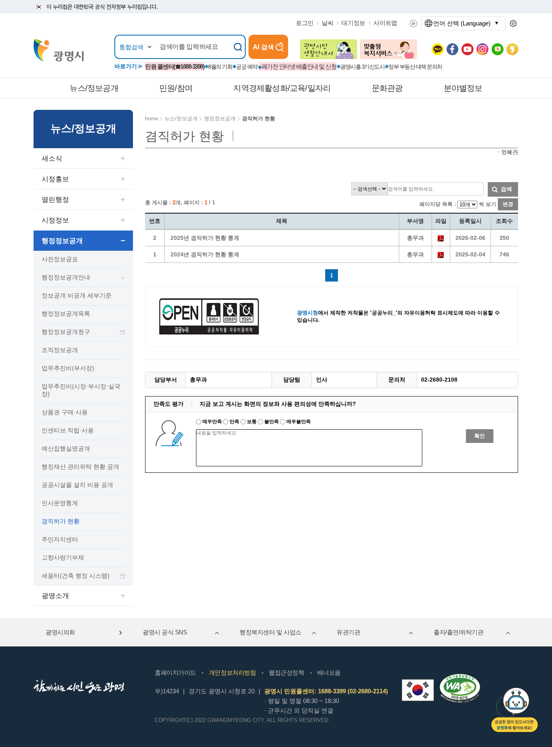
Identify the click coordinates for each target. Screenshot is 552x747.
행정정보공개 (62, 241)
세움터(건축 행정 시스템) (76, 575)
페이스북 (453, 49)
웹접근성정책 (286, 672)
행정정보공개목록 (66, 313)
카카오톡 (438, 49)
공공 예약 (246, 66)
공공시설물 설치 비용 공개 (77, 484)
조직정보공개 (60, 349)
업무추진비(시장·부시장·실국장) (81, 390)
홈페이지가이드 (175, 672)
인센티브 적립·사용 (68, 430)
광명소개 (55, 596)
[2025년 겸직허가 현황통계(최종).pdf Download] (440, 238)
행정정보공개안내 (66, 277)
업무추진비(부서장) (68, 368)
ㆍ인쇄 (504, 152)
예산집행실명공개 (66, 448)
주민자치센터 (60, 539)
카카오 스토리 (512, 49)
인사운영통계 (60, 502)
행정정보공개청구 (66, 331)
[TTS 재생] (413, 23)
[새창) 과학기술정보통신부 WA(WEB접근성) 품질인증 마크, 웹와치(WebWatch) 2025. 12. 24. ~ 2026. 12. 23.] (460, 677)
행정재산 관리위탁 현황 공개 (80, 466)
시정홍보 (55, 179)
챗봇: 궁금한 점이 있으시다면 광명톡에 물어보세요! (514, 709)
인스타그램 (482, 49)
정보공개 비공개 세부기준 (77, 295)
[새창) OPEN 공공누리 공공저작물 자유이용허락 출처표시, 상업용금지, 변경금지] (214, 316)
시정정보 (55, 220)
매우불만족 (298, 421)
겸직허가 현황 (61, 521)
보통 (252, 421)
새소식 (52, 158)
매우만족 (212, 421)
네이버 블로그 (497, 49)
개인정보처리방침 (232, 672)
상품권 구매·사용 (65, 412)
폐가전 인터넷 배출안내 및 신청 (299, 66)
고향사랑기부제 (63, 557)
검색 (506, 189)
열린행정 (55, 200)
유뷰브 (467, 49)
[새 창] (328, 49)
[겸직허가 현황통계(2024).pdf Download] (440, 254)
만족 (234, 421)
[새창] (418, 690)
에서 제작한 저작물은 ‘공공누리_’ (347, 313)
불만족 (271, 421)
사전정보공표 (60, 259)
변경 (508, 204)
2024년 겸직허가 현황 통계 (205, 254)
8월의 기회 (220, 66)
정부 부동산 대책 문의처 (415, 66)
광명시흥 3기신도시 (362, 66)
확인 (479, 436)
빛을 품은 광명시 (59, 50)
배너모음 (329, 672)
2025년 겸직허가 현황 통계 (205, 238)
